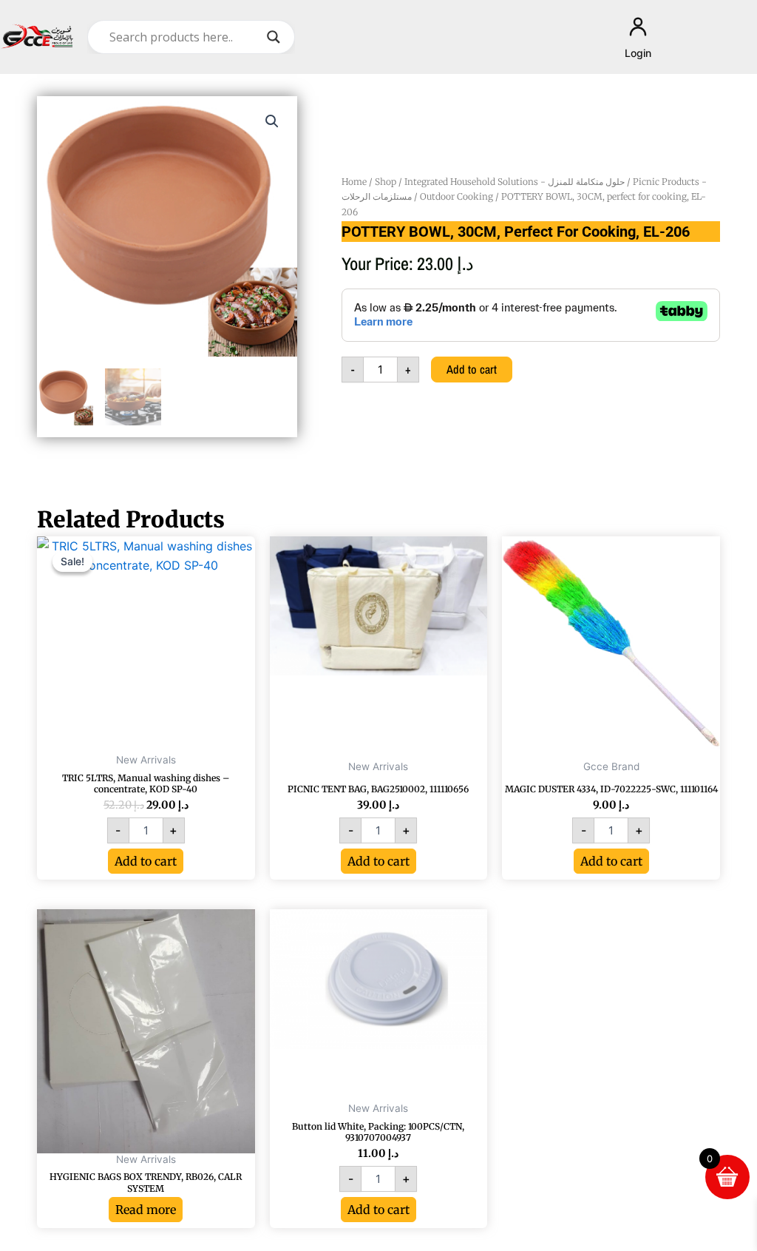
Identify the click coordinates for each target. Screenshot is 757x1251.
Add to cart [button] (146, 861)
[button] (272, 121)
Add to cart (472, 369)
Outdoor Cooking (456, 196)
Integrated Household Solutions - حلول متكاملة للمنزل (514, 181)
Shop (385, 181)
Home (354, 181)
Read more (145, 1209)
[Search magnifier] (273, 37)
